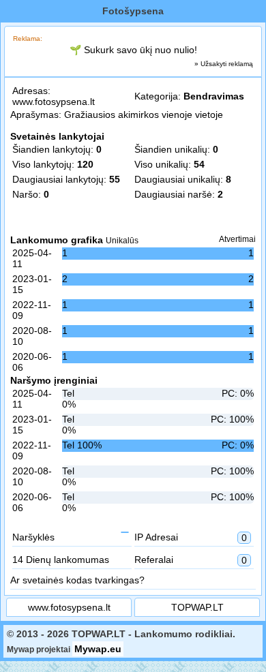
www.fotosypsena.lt (53, 101)
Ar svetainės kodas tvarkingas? (77, 580)
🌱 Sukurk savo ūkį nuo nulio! (133, 49)
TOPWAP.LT (197, 607)
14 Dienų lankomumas (60, 559)
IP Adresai (190, 537)
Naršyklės (33, 537)
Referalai (190, 560)
